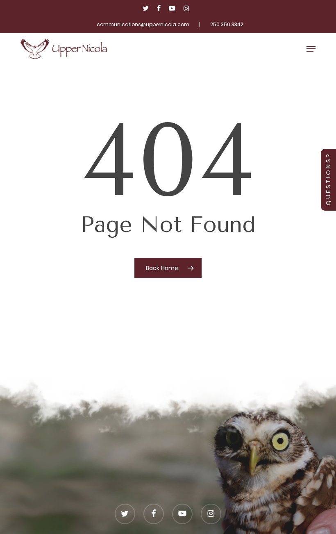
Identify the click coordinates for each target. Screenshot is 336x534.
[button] (311, 49)
